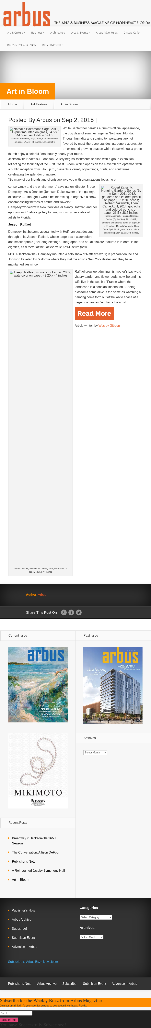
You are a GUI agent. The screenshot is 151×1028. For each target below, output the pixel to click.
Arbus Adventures (107, 32)
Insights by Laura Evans (21, 45)
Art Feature (38, 104)
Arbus (44, 120)
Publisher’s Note (23, 861)
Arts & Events (79, 32)
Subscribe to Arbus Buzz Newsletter (33, 961)
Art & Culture (15, 32)
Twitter (79, 613)
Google (64, 613)
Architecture (57, 32)
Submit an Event (23, 937)
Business (36, 32)
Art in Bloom (20, 879)
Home (12, 104)
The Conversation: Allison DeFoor (35, 852)
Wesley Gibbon (109, 325)
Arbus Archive (21, 919)
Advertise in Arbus (24, 946)
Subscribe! (19, 928)
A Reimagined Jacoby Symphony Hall (38, 870)
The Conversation (52, 45)
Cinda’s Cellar (132, 32)
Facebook (71, 613)
